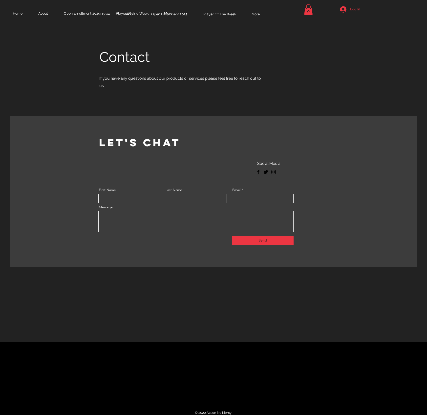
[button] (308, 9)
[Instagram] (274, 172)
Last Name (174, 190)
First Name (107, 190)
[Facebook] (258, 172)
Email (236, 190)
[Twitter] (266, 172)
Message (106, 207)
